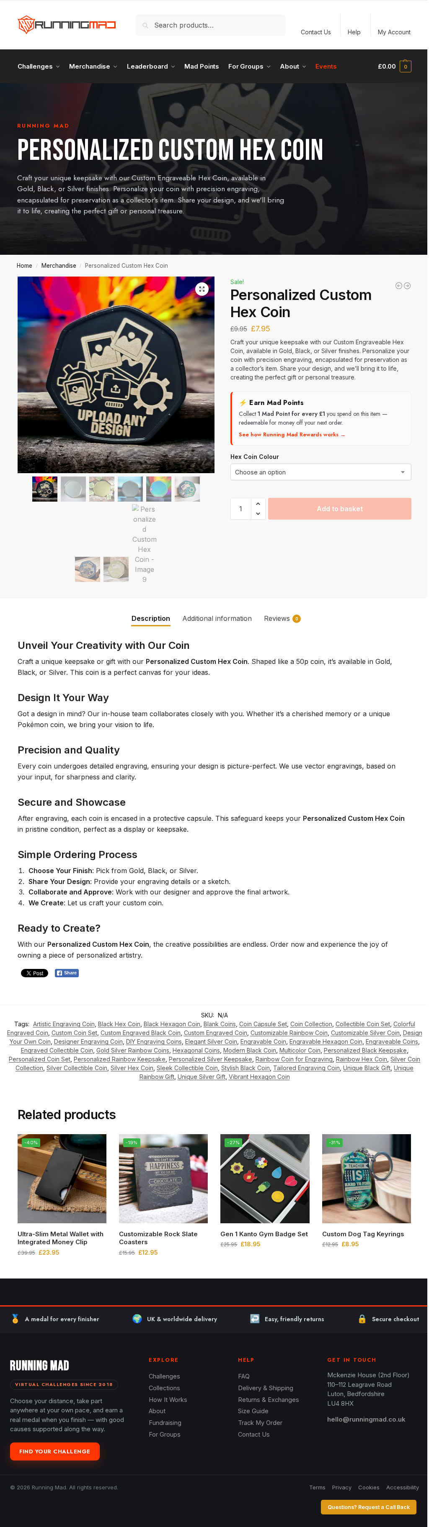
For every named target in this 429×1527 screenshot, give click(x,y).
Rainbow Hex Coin (361, 1059)
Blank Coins (220, 1023)
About (157, 1410)
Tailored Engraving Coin (306, 1067)
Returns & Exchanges (268, 1399)
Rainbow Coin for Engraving (294, 1059)
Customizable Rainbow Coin (289, 1032)
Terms (317, 1487)
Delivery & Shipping (265, 1387)
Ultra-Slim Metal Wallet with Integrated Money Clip (60, 1238)
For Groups (165, 1434)
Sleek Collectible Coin (187, 1067)
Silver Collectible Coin (77, 1067)
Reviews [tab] (281, 618)
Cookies (369, 1487)
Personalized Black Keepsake (365, 1050)
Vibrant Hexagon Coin (259, 1076)
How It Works (168, 1399)
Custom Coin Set (74, 1032)
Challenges (164, 1376)
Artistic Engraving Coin (64, 1023)
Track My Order (260, 1422)
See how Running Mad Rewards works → (292, 434)
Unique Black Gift (366, 1067)
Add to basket (340, 509)
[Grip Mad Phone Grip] (399, 286)
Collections (164, 1387)
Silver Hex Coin (132, 1067)
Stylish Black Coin (245, 1067)
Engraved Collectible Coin (57, 1050)
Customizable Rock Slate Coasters (158, 1238)
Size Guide (253, 1410)
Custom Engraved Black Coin (141, 1032)
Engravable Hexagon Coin (325, 1041)
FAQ (244, 1376)
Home (24, 265)
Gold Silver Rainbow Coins (132, 1050)
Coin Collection (311, 1023)
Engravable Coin (263, 1041)
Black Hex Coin (119, 1023)
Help (354, 32)
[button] (394, 66)
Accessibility (402, 1487)
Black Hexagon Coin (172, 1023)
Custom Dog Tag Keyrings (363, 1234)
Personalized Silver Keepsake (210, 1059)
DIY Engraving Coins (154, 1041)
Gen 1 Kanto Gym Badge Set (264, 1234)
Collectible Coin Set (363, 1023)
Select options (366, 1261)
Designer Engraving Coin (88, 1041)
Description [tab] (151, 618)
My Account (394, 32)
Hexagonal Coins (196, 1050)
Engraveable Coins (392, 1041)
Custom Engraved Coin (215, 1032)
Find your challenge (54, 1451)
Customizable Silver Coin (365, 1032)
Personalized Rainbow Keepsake (119, 1059)
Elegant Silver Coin (211, 1041)
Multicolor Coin (299, 1050)
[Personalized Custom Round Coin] (407, 286)
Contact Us (316, 32)
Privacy (341, 1487)
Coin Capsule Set (263, 1023)
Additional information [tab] (217, 618)
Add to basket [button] (62, 1269)
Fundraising (165, 1422)
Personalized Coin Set (39, 1059)
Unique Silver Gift (201, 1076)
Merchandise (58, 265)
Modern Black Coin (249, 1050)
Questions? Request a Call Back (369, 1507)
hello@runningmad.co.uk (366, 1419)
